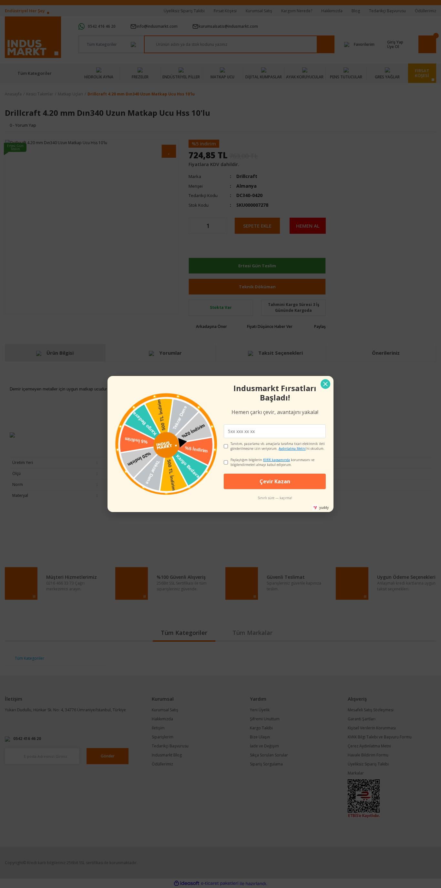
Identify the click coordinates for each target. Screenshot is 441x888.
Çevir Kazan (275, 481)
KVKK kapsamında (276, 460)
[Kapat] (325, 384)
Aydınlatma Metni (292, 448)
